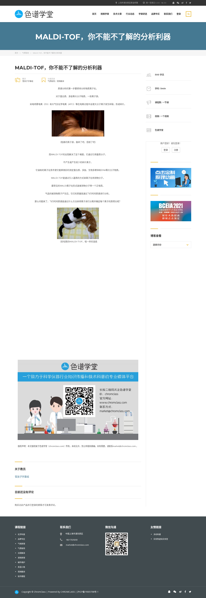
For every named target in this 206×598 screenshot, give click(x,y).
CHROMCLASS (68, 591)
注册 (176, 149)
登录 (179, 13)
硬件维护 (21, 562)
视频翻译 (60, 81)
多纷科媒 (157, 534)
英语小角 (21, 567)
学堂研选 (143, 13)
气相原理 (21, 543)
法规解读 (21, 553)
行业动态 (130, 13)
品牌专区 (155, 13)
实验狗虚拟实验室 (161, 539)
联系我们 (168, 13)
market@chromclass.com (77, 545)
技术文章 (117, 13)
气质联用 (25, 53)
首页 (94, 13)
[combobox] (171, 244)
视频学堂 (105, 13)
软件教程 (21, 576)
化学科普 (21, 534)
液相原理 (21, 557)
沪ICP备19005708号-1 (87, 591)
